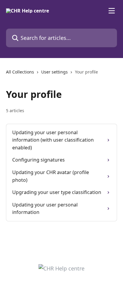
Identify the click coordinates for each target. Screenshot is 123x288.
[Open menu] (111, 10)
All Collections (20, 72)
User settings (54, 72)
